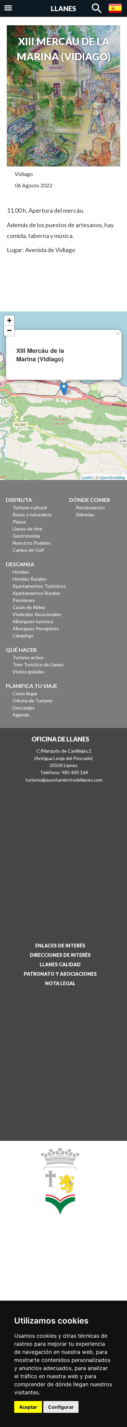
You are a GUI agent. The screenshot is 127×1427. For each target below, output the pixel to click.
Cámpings (23, 635)
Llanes (63, 8)
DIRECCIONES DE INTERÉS (60, 955)
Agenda (21, 715)
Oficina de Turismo (32, 700)
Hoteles (21, 572)
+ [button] (9, 320)
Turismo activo (28, 657)
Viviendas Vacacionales (37, 614)
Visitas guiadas (28, 671)
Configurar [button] (61, 1407)
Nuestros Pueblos (32, 543)
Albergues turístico (33, 621)
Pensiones (24, 600)
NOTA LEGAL (60, 983)
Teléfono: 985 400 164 (64, 772)
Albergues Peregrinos (36, 628)
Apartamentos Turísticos (39, 586)
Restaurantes (90, 507)
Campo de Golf (28, 550)
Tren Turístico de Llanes (38, 664)
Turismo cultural (30, 507)
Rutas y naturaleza (32, 514)
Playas (19, 521)
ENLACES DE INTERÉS (60, 945)
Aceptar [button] (28, 1407)
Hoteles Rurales (29, 579)
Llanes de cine (27, 529)
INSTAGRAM (57, 1279)
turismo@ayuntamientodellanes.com (64, 780)
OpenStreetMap (112, 477)
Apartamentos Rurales (36, 593)
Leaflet (86, 477)
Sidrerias (85, 514)
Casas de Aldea (29, 607)
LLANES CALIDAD (60, 964)
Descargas (24, 707)
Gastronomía (26, 536)
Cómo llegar (25, 693)
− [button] (9, 330)
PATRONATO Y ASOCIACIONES (60, 974)
